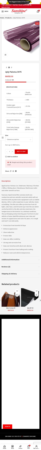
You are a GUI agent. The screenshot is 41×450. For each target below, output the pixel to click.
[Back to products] (9, 67)
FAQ (4, 355)
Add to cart (21, 151)
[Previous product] (6, 67)
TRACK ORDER (7, 370)
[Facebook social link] (10, 171)
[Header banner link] (20, 2)
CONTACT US (7, 352)
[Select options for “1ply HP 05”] (36, 295)
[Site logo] (20, 11)
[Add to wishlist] (17, 291)
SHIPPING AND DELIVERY (11, 362)
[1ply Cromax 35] (11, 297)
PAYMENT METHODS (10, 359)
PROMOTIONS (7, 366)
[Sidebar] (2, 137)
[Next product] (11, 67)
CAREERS (6, 330)
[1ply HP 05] (30, 297)
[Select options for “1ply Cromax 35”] (17, 295)
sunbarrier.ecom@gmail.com (17, 390)
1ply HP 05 (30, 308)
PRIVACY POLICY (8, 337)
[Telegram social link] (16, 171)
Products (8, 18)
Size (6, 135)
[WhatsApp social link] (13, 171)
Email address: (7, 416)
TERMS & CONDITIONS (10, 334)
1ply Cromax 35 (10, 308)
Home (2, 18)
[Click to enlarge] (5, 55)
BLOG (5, 341)
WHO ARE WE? (7, 327)
